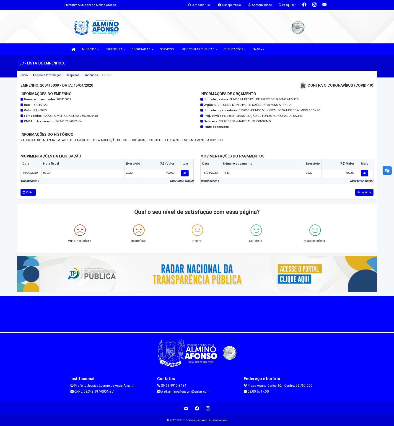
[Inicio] (73, 49)
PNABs (258, 49)
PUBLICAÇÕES (234, 49)
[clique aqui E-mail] (186, 408)
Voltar (29, 192)
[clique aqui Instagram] (208, 408)
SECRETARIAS (141, 49)
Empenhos (91, 75)
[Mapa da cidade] (197, 313)
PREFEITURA (114, 49)
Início (24, 75)
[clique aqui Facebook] (197, 408)
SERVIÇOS (167, 49)
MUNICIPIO (89, 49)
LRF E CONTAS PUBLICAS (198, 49)
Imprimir (365, 192)
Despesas (73, 75)
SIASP (181, 420)
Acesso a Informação (47, 75)
